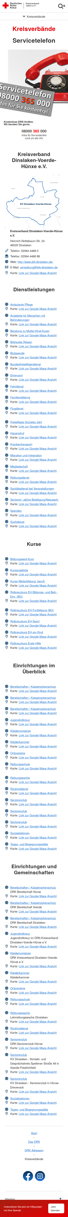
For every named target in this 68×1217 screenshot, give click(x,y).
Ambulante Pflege (21, 304)
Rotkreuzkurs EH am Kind (26, 632)
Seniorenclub (18, 800)
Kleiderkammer (19, 742)
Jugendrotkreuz (20, 720)
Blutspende (17, 353)
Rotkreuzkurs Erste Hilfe (25, 643)
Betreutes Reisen (21, 342)
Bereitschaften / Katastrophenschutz (33, 686)
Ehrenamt (16, 375)
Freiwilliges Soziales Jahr (26, 422)
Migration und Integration (26, 455)
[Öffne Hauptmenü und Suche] (61, 6)
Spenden (16, 511)
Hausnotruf (17, 433)
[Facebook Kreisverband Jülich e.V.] (28, 1176)
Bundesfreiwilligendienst (25, 364)
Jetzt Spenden (55, 1208)
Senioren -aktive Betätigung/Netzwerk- (34, 499)
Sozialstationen (20, 833)
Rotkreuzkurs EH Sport (25, 621)
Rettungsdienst (19, 477)
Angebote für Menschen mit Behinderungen (27, 317)
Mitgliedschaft (19, 466)
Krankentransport (21, 444)
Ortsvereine (17, 753)
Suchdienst (17, 522)
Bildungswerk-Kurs (22, 559)
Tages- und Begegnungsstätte (29, 844)
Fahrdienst (17, 386)
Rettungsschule (20, 764)
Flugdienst (16, 408)
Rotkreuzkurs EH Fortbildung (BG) (32, 610)
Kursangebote (19, 570)
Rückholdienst (19, 789)
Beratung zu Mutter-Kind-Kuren (29, 331)
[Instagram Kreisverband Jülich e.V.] (40, 1176)
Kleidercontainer (20, 731)
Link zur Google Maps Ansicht (38, 273)
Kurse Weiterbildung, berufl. (27, 581)
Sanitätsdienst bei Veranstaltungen (32, 488)
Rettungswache (20, 778)
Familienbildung (20, 397)
